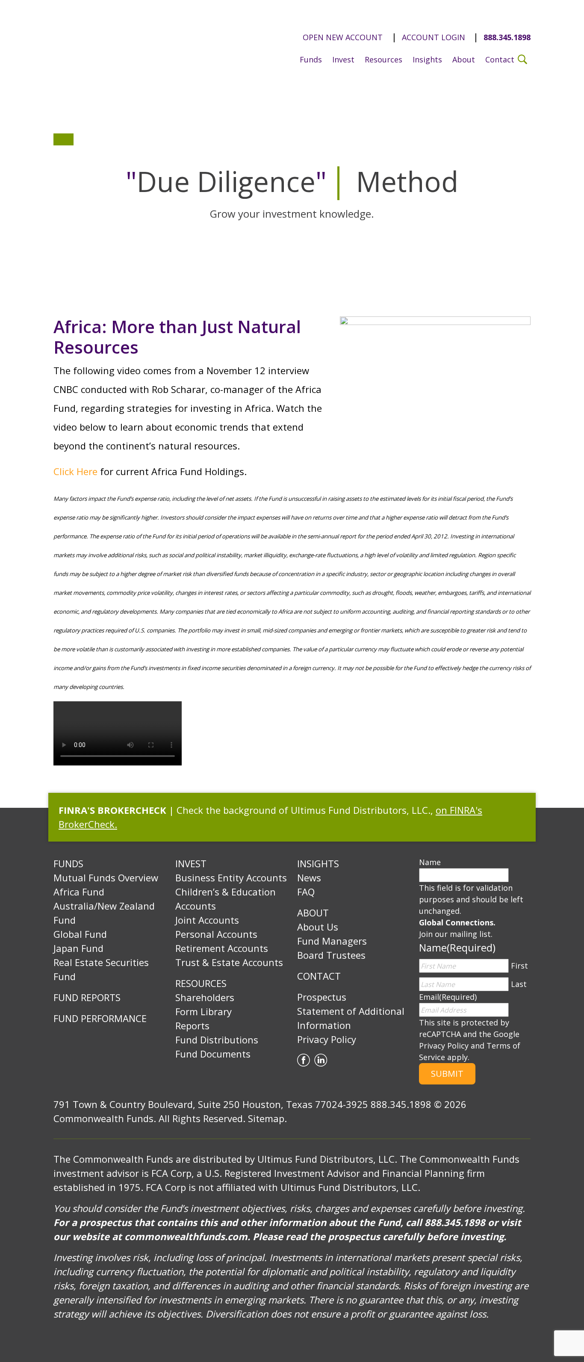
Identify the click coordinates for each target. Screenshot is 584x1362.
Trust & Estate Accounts (229, 962)
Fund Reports (87, 997)
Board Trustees (331, 954)
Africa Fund (78, 891)
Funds (311, 59)
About (463, 59)
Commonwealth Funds (129, 43)
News (309, 877)
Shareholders (204, 997)
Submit (447, 1073)
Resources (383, 59)
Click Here (75, 471)
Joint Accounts (207, 919)
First (519, 965)
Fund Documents (213, 1053)
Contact (499, 59)
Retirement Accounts (221, 948)
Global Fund (80, 934)
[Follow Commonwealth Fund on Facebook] (303, 1059)
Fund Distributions (216, 1039)
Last (519, 984)
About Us (317, 926)
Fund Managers (332, 940)
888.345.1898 (507, 37)
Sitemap (266, 1118)
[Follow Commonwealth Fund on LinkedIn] (320, 1059)
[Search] (522, 59)
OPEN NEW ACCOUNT (343, 37)
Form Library (203, 1011)
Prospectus (321, 996)
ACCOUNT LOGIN (433, 37)
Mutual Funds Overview (105, 877)
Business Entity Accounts (231, 877)
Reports (192, 1025)
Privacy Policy (326, 1039)
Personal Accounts (216, 934)
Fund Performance (100, 1018)
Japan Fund (78, 948)
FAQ (306, 891)
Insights (427, 59)
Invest (343, 59)
